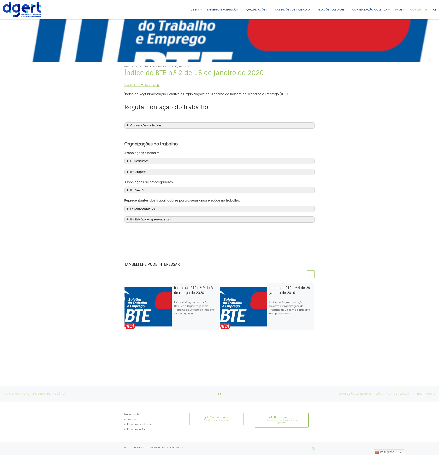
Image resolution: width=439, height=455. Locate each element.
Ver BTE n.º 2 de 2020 (140, 85)
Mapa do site (132, 414)
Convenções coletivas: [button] (146, 125)
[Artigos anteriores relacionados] (302, 274)
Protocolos (130, 419)
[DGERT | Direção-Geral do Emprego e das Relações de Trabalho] (22, 9)
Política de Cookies (135, 429)
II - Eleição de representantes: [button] (150, 219)
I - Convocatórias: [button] (142, 209)
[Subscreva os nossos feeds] (313, 448)
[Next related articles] (311, 274)
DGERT (138, 447)
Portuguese (386, 452)
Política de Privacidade (137, 424)
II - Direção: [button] (138, 172)
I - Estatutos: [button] (139, 161)
